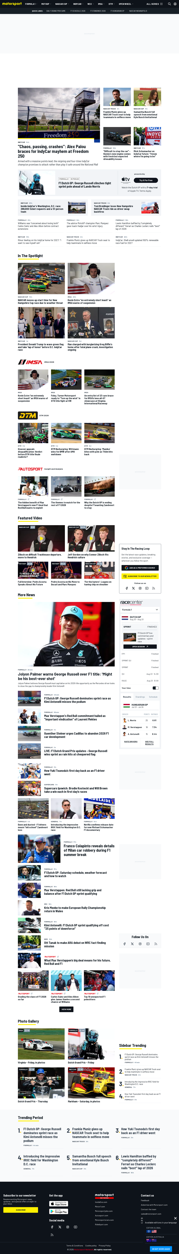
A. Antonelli (133, 734)
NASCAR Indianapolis (138, 11)
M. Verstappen (135, 727)
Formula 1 (30, 4)
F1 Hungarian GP (117, 11)
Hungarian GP (140, 704)
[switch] (155, 688)
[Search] (169, 4)
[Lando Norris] (124, 720)
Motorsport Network (84, 1249)
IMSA (100, 4)
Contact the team (148, 1209)
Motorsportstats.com (104, 1220)
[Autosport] (30, 469)
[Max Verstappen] (124, 727)
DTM (111, 4)
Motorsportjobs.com (104, 1211)
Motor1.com (100, 1206)
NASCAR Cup (61, 4)
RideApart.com (101, 1224)
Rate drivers (130, 741)
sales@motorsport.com (151, 1214)
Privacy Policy (104, 1245)
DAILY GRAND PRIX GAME (55, 11)
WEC (90, 4)
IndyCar (77, 4)
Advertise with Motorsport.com (154, 1205)
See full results (149, 742)
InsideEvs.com (101, 1202)
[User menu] (175, 4)
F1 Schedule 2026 (77, 11)
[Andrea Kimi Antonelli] (124, 734)
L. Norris (132, 720)
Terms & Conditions (74, 1245)
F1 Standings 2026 (98, 11)
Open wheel (125, 4)
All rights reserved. (103, 1249)
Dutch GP (135, 617)
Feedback (145, 1200)
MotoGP (45, 4)
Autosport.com (101, 1215)
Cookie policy (90, 1245)
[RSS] (153, 588)
